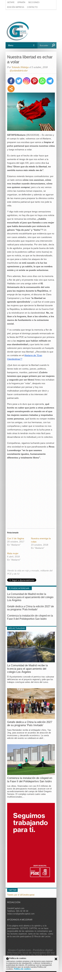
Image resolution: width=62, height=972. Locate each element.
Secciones (33, 2)
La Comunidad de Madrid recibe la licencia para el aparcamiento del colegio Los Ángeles (30, 597)
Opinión (21, 2)
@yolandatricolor (19, 70)
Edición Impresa (15, 7)
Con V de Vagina (15, 538)
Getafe (10, 2)
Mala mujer (12, 553)
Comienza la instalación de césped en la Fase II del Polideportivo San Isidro (29, 780)
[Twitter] (18, 80)
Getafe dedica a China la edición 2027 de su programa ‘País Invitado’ (29, 724)
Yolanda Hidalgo (20, 67)
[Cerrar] (56, 959)
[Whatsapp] (42, 80)
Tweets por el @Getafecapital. (21, 895)
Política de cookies (22, 969)
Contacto (32, 7)
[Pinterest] (34, 80)
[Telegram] (50, 80)
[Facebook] (11, 80)
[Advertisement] (31, 15)
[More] (11, 88)
